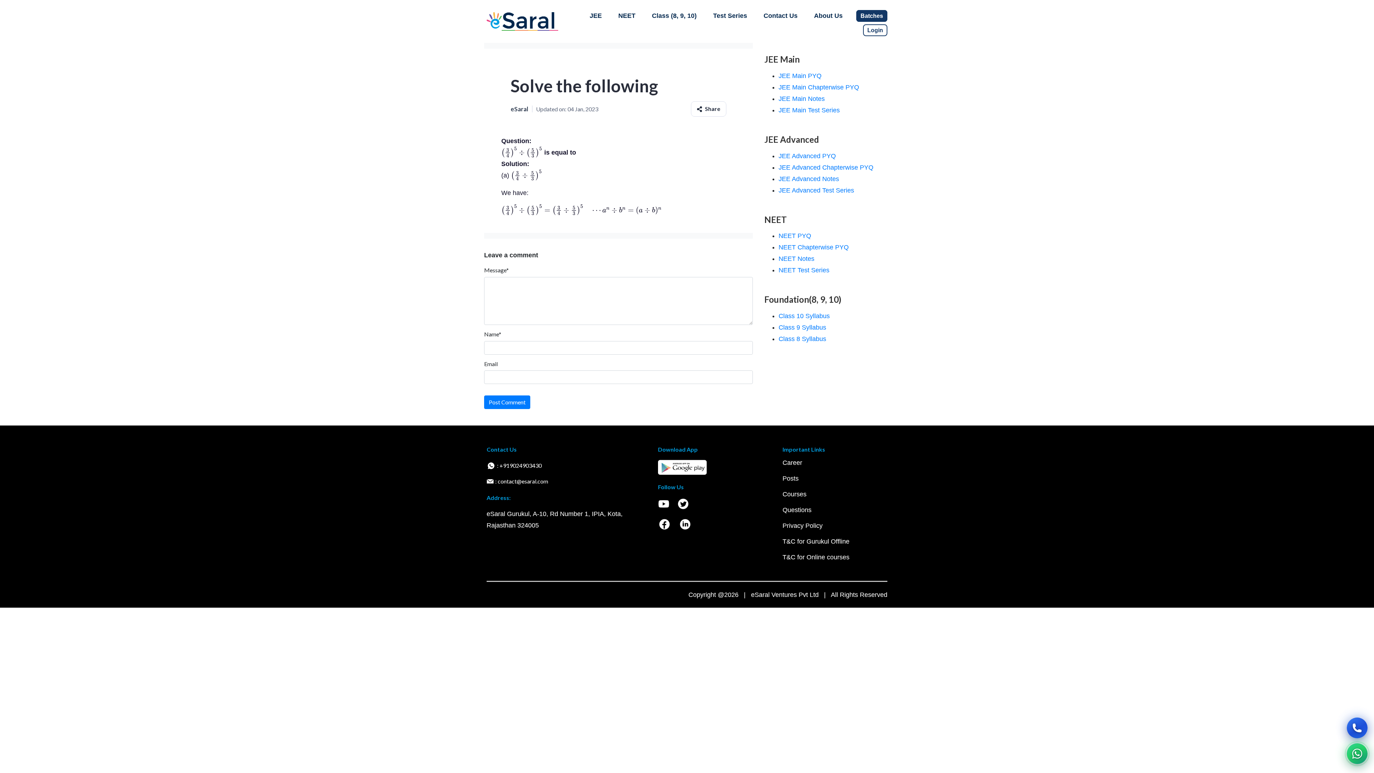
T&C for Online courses (816, 557)
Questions (797, 510)
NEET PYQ (795, 235)
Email (491, 363)
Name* (492, 334)
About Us (828, 15)
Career (792, 462)
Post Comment (507, 402)
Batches (872, 16)
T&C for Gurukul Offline (816, 541)
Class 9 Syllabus (802, 327)
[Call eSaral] (1357, 728)
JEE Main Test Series (809, 110)
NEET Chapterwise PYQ (814, 247)
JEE (596, 15)
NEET (626, 15)
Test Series (730, 15)
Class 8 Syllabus (802, 338)
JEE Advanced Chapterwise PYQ (826, 167)
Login (875, 30)
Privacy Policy (803, 525)
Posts (791, 478)
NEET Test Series (804, 270)
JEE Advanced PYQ (807, 156)
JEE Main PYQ (800, 75)
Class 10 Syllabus (804, 316)
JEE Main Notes (802, 98)
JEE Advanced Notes (809, 179)
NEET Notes (796, 258)
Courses (795, 494)
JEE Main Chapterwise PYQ (819, 87)
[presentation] (521, 152)
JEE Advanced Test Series (816, 190)
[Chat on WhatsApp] (1357, 753)
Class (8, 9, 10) (674, 15)
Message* (496, 270)
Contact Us (781, 15)
